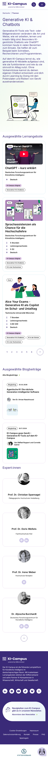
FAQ (43, 734)
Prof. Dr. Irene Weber (24, 572)
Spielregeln (24, 738)
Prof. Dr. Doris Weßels (24, 529)
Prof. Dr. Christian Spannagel (24, 494)
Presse (35, 734)
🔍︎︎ (34, 4)
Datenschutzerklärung (12, 734)
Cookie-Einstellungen (18, 731)
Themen (15, 13)
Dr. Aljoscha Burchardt (24, 614)
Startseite (7, 13)
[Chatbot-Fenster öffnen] (42, 752)
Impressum (34, 731)
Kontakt (27, 734)
